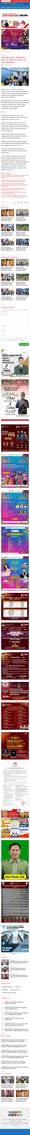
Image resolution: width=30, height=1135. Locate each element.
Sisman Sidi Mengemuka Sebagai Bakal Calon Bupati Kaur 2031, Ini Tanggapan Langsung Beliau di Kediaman (14, 177)
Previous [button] (3, 938)
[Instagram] (18, 1115)
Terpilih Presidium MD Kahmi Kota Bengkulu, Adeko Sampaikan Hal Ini (16, 1008)
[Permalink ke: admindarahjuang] (2, 65)
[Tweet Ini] (18, 203)
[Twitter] (12, 1115)
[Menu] (2, 4)
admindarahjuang (8, 64)
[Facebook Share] (15, 203)
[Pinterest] (15, 1115)
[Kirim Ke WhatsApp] (28, 203)
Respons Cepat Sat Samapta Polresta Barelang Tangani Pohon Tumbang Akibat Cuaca (13, 189)
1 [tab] (13, 953)
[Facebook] (9, 1115)
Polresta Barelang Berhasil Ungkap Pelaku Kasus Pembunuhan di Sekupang (13, 192)
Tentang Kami (12, 1121)
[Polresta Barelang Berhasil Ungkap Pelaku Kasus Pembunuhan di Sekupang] (7, 242)
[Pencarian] (28, 4)
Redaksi (19, 1121)
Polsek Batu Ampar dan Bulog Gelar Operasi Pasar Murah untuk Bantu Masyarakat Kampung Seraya (14, 196)
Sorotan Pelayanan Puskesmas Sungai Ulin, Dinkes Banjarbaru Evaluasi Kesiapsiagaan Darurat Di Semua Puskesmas (19, 969)
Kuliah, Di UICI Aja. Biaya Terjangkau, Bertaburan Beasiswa (14, 1002)
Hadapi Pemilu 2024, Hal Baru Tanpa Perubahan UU (14, 1019)
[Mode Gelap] (25, 4)
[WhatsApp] (21, 1115)
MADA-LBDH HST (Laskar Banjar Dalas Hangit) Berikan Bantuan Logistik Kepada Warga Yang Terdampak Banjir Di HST (17, 1030)
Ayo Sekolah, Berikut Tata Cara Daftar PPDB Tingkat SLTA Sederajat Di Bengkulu (16, 1024)
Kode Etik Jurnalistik (21, 1119)
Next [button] (27, 938)
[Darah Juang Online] (10, 4)
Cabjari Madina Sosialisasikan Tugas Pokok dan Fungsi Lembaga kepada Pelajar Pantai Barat (13, 180)
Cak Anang (18, 987)
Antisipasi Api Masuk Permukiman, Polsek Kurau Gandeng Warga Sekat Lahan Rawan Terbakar (13, 1062)
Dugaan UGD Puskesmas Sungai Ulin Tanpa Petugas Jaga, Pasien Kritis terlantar (14, 1067)
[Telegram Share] (24, 203)
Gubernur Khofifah (7, 987)
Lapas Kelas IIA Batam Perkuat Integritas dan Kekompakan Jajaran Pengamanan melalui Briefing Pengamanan (14, 185)
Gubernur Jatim (15, 989)
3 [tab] (16, 953)
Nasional (3, 55)
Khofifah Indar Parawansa (9, 992)
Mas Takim (5, 989)
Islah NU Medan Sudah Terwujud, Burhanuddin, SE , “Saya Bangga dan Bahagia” (16, 1013)
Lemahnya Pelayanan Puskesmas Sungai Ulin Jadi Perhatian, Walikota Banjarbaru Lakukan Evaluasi (19, 976)
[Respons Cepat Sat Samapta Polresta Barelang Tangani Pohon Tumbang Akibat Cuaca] (22, 227)
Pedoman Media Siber (9, 1119)
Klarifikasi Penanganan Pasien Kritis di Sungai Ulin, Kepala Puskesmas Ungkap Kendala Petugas (19, 962)
